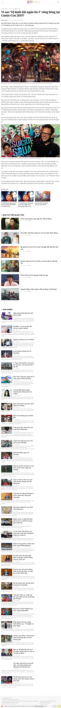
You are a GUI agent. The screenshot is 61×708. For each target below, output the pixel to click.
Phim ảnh (4, 9)
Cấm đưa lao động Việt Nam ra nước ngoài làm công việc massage (23, 495)
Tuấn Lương (4, 20)
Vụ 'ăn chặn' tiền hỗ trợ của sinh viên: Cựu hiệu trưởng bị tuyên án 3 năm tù (23, 533)
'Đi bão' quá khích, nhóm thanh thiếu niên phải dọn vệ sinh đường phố (23, 637)
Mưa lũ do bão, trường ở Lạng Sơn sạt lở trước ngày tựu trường (23, 468)
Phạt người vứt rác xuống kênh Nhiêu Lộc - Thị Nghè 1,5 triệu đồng (23, 624)
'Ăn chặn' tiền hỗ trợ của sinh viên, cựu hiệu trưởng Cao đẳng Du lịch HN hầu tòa (23, 665)
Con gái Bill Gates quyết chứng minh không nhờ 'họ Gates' (22, 392)
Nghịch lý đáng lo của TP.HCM (23, 340)
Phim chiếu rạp (14, 9)
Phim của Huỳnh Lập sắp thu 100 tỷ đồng (36, 219)
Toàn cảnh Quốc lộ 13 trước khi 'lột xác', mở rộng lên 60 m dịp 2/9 (23, 365)
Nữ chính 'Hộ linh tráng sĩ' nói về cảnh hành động (39, 233)
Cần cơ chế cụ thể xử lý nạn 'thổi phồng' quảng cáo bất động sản (22, 481)
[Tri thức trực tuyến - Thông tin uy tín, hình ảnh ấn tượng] (33, 2)
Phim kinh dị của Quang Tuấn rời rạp (34, 275)
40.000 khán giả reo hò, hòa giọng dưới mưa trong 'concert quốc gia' (23, 679)
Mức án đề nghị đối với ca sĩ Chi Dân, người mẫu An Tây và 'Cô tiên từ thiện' (23, 651)
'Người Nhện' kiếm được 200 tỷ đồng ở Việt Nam (39, 289)
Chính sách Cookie (39, 706)
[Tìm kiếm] (58, 2)
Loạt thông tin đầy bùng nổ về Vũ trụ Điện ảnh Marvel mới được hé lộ (9, 204)
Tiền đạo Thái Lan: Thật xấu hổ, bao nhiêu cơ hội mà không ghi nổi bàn (23, 597)
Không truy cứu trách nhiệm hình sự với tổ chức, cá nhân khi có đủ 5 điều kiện (23, 571)
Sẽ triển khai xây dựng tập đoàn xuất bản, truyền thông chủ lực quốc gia (23, 557)
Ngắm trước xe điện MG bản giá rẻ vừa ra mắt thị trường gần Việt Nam (23, 521)
